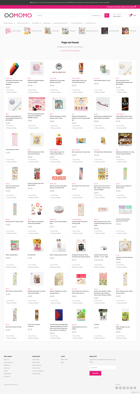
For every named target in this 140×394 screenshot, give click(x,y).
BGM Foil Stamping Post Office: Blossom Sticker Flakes (58, 117)
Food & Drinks (90, 23)
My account (116, 16)
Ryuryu (74, 183)
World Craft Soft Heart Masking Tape (58, 222)
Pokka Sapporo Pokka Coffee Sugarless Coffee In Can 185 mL (124, 117)
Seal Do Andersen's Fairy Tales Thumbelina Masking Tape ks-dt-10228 (103, 223)
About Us (6, 359)
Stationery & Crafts (22, 23)
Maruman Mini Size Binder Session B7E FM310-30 (123, 220)
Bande (96, 114)
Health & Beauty (8, 23)
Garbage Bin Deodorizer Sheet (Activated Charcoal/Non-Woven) (81, 255)
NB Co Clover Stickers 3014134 (14, 291)
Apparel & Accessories (60, 23)
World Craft (53, 183)
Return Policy (36, 368)
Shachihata (9, 78)
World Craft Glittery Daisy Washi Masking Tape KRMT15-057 (58, 186)
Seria (117, 324)
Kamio (8, 183)
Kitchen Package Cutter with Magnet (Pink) (36, 184)
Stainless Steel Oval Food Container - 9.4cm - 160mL (101, 255)
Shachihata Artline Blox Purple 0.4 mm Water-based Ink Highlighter (14, 82)
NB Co (29, 219)
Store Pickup (36, 362)
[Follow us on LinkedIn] (135, 388)
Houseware (46, 23)
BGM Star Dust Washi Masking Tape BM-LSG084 (36, 81)
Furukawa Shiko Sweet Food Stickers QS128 (79, 222)
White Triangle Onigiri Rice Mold (58, 255)
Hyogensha (53, 78)
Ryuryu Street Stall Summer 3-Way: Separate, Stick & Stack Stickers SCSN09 (102, 187)
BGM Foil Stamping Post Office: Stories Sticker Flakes (36, 153)
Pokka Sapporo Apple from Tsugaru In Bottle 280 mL (57, 153)
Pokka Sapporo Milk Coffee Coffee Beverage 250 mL (79, 81)
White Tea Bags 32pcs (12, 255)
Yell (73, 114)
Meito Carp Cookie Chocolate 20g (81, 152)
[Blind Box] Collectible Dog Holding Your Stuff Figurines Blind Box (81, 118)
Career (6, 371)
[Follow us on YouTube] (127, 388)
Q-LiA (117, 255)
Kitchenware (35, 23)
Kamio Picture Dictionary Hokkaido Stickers (12, 186)
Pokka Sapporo (76, 78)
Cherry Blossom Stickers (12, 149)
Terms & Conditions (38, 371)
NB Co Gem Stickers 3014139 (13, 327)
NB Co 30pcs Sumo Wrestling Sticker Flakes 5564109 (36, 222)
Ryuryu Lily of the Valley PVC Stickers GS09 (123, 186)
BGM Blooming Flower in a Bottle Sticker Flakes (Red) (36, 292)
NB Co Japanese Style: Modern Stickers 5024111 (124, 292)
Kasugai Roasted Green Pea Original (79, 328)
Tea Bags (96, 324)
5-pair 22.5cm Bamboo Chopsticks (34, 325)
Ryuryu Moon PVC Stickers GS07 (80, 186)
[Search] (106, 15)
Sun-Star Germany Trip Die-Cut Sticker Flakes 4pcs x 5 (80, 292)
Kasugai (74, 324)
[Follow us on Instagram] (120, 388)
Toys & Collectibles (76, 23)
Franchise (7, 368)
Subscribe (95, 373)
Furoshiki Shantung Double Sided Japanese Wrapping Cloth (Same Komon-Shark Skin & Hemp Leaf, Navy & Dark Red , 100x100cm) (59, 327)
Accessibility (7, 373)
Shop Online (35, 359)
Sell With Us (7, 365)
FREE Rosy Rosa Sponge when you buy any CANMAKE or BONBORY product (36, 115)
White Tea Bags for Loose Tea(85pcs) (123, 328)
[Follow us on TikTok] (131, 388)
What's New (64, 359)
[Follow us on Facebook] (116, 388)
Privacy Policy (36, 373)
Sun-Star (74, 289)
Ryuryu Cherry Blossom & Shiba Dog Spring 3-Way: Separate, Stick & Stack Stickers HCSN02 (102, 293)
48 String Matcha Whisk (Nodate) (103, 152)
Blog (62, 362)
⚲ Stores (132, 7)
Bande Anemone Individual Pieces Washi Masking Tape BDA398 (103, 117)
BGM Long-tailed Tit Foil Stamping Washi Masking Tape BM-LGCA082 (124, 82)
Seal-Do (96, 219)
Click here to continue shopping (70, 50)
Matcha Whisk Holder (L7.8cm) (102, 80)
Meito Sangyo (76, 149)
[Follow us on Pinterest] (124, 388)
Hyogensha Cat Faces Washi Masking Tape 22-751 (57, 81)
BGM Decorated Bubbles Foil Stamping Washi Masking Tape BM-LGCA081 (14, 118)
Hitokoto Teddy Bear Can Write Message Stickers (58, 292)
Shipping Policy (36, 365)
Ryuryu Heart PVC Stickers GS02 (14, 221)
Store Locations (8, 362)
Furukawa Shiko (76, 219)
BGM (29, 78)
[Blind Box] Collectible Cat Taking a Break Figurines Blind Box (125, 153)
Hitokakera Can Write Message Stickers (124, 258)
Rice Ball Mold (31, 255)
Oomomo (96, 78)
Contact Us (7, 376)
